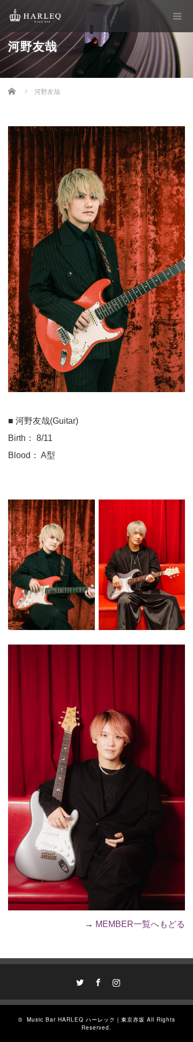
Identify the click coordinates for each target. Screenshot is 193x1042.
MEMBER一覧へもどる (140, 924)
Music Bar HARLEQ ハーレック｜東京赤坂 (86, 1019)
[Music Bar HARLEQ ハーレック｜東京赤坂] (35, 16)
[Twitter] (78, 981)
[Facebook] (96, 981)
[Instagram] (115, 981)
